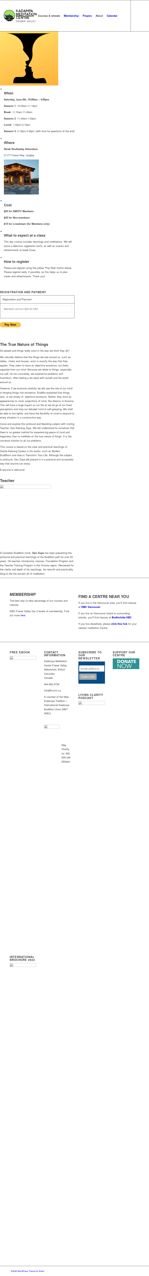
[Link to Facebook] (10, 47)
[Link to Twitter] (4, 47)
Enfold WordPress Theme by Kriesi (27, 1271)
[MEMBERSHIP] (11, 590)
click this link (119, 624)
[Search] (122, 15)
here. (23, 615)
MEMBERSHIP (23, 594)
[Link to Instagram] (16, 47)
